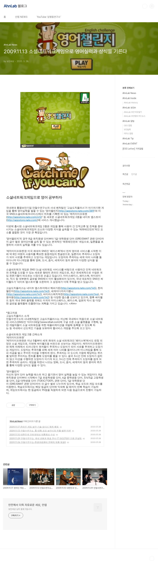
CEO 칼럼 (128, 125)
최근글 (125, 174)
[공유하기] (18, 405)
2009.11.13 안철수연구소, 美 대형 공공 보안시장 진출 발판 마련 (40, 430)
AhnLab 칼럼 (128, 121)
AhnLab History (131, 102)
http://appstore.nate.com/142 (32, 297)
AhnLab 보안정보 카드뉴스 (134, 116)
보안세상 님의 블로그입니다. (20, 509)
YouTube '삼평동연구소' (49, 16)
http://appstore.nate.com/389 (76, 210)
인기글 (134, 174)
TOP (151, 558)
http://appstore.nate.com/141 (24, 294)
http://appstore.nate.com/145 (78, 288)
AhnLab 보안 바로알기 (133, 112)
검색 (144, 6)
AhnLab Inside (129, 98)
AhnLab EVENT (130, 143)
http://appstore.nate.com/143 (32, 291)
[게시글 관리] (22, 405)
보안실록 (127, 129)
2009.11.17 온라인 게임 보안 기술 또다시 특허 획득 (34, 426)
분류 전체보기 (128, 88)
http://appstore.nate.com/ (22, 220)
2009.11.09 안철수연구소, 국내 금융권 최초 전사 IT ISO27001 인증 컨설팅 (45, 438)
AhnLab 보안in (129, 107)
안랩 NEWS (21, 16)
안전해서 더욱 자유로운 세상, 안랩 (27, 504)
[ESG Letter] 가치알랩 (133, 148)
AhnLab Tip (128, 138)
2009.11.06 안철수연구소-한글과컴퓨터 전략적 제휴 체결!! (37, 442)
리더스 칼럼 (128, 133)
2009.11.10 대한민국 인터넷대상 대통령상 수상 (32, 434)
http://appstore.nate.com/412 (24, 217)
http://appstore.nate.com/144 (81, 294)
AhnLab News (16, 421)
